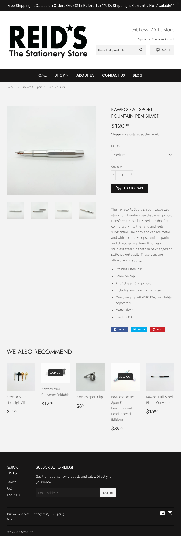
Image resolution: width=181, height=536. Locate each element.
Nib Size (116, 146)
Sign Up (108, 493)
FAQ (9, 488)
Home (41, 75)
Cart (165, 50)
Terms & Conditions (18, 514)
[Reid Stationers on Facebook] (162, 514)
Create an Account (163, 39)
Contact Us (113, 75)
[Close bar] (178, 3)
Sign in (142, 39)
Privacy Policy (41, 514)
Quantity (116, 167)
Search (12, 482)
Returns (11, 519)
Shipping (117, 134)
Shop (60, 75)
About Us (85, 75)
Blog (137, 75)
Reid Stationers (24, 532)
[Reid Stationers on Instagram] (170, 514)
